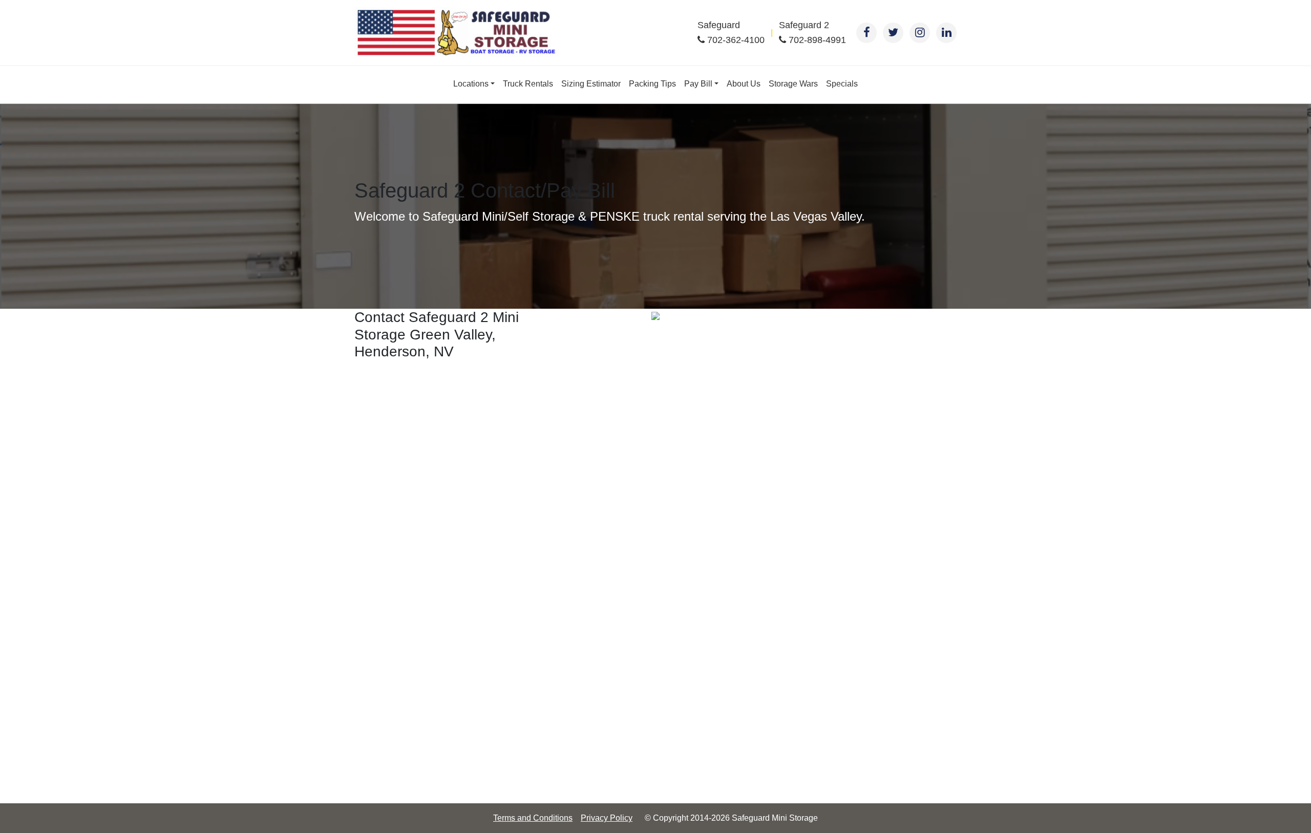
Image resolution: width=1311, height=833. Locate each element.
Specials (842, 83)
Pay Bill (698, 83)
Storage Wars (793, 83)
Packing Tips (652, 83)
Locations (471, 83)
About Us (743, 83)
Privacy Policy (606, 818)
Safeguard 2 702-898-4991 (812, 32)
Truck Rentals (528, 83)
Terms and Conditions (533, 818)
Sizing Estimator (591, 83)
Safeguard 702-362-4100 (731, 32)
